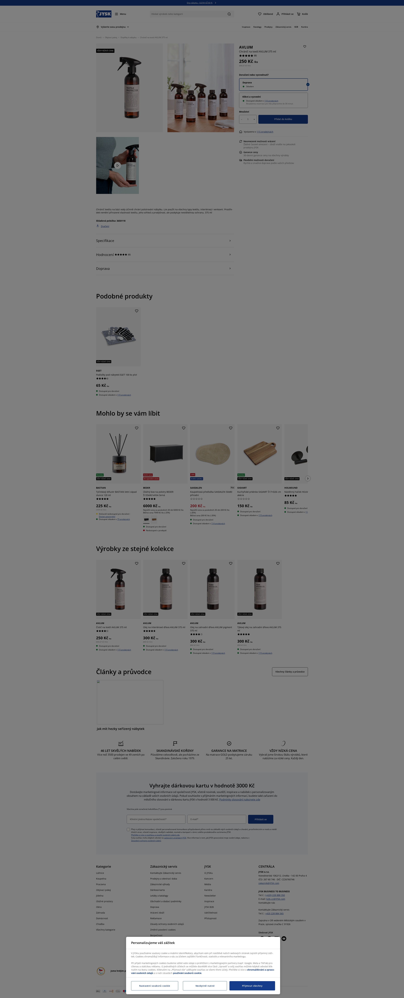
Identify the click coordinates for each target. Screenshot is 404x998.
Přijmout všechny (252, 985)
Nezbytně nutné (205, 985)
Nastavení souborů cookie (154, 985)
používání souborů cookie (187, 973)
